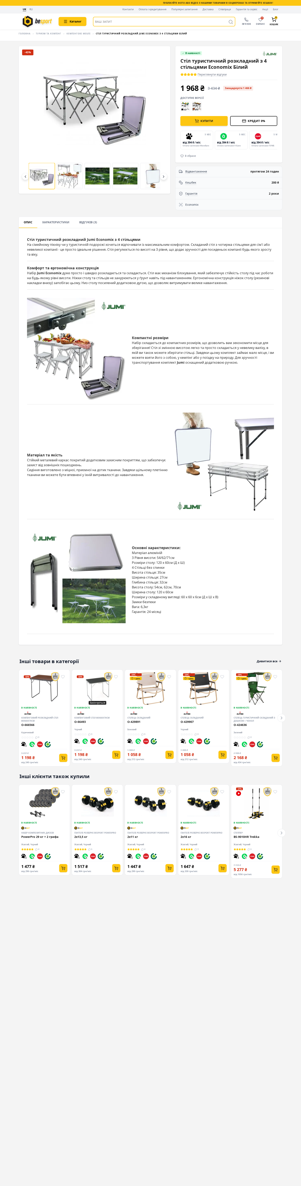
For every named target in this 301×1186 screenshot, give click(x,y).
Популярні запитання (184, 9)
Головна (25, 33)
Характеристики (55, 222)
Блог (275, 9)
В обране (190, 156)
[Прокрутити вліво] (25, 176)
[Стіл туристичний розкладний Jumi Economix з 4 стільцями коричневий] (197, 106)
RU (31, 9)
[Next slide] (276, 140)
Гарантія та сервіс (246, 9)
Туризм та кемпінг (48, 33)
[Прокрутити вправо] (163, 176)
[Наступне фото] (160, 120)
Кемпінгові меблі (79, 33)
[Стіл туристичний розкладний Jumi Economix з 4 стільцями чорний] (185, 106)
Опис (28, 222)
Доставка (208, 9)
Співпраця (224, 9)
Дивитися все (267, 661)
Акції (265, 9)
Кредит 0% (256, 121)
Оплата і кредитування (152, 9)
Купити (206, 121)
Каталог (75, 21)
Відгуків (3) (88, 222)
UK (24, 9)
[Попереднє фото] (29, 120)
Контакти (128, 9)
